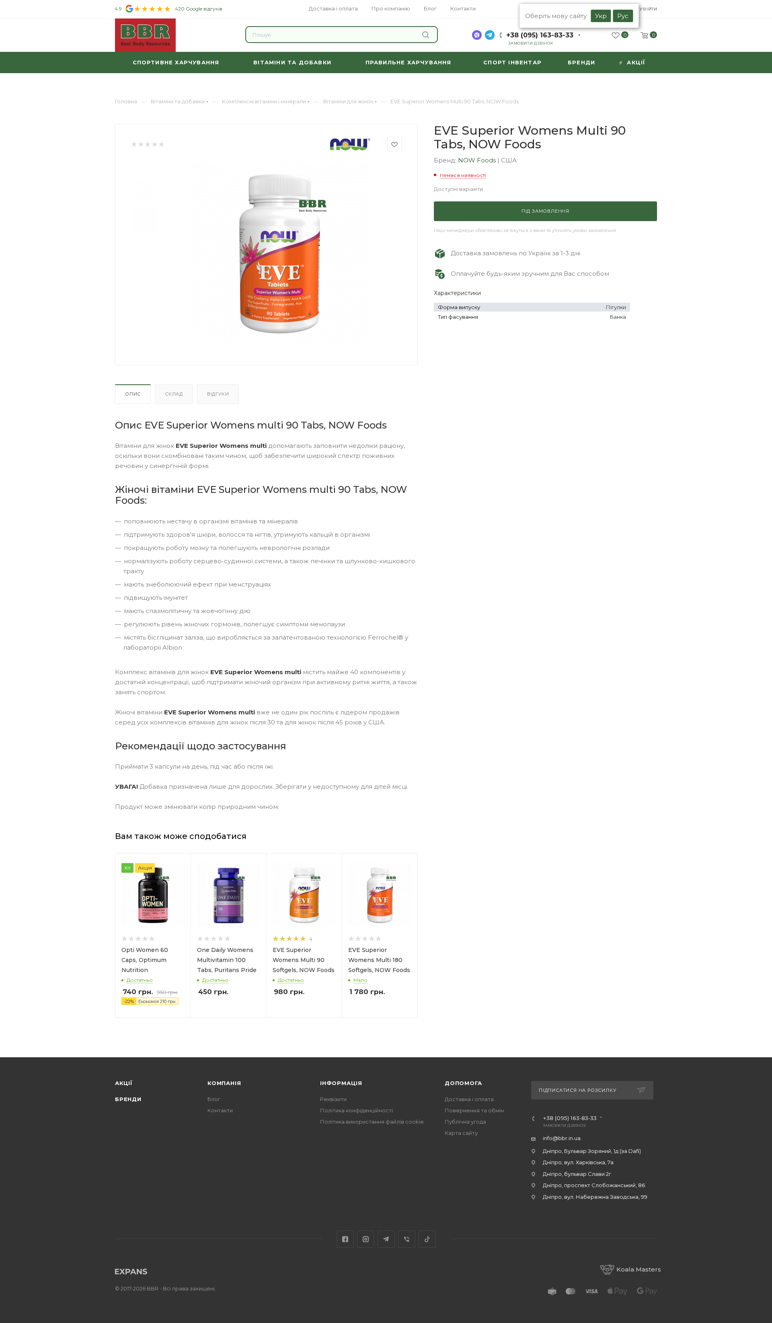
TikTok (427, 1239)
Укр (601, 16)
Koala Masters (638, 1269)
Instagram (365, 1239)
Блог (213, 1099)
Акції (124, 1083)
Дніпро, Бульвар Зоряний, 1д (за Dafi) (592, 1151)
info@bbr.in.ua (562, 1138)
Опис (133, 394)
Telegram (386, 1239)
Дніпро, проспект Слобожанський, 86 (594, 1185)
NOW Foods (477, 160)
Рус (622, 16)
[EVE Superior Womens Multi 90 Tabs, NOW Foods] (279, 252)
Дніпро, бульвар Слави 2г (577, 1174)
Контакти (220, 1110)
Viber (406, 1239)
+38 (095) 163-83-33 (539, 35)
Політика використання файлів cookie (372, 1121)
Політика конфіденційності (356, 1110)
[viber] (477, 35)
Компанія (224, 1083)
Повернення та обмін (474, 1110)
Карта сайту (461, 1133)
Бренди (128, 1099)
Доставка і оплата (469, 1099)
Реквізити (333, 1099)
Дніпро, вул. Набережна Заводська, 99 (595, 1197)
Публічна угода (465, 1121)
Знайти (427, 34)
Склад (174, 394)
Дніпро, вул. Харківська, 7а (578, 1162)
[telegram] (490, 35)
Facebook (345, 1239)
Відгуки (218, 394)
